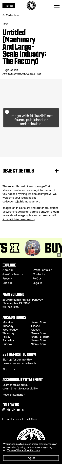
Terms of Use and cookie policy (23, 450)
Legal (36, 283)
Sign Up (7, 369)
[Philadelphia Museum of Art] (31, 5)
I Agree (31, 458)
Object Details (18, 170)
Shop (5, 283)
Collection (12, 15)
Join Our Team (11, 274)
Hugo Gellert (10, 70)
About (6, 270)
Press (6, 278)
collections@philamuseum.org (21, 201)
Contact (38, 274)
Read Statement (12, 394)
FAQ (35, 278)
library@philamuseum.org (18, 219)
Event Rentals (41, 270)
